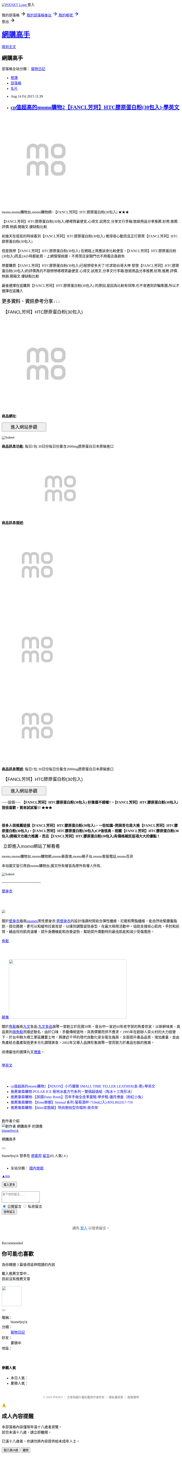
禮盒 (37, 1052)
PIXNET (58, 1397)
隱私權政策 (116, 1397)
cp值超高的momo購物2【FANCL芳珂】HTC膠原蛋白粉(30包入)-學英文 (95, 107)
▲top (6, 1176)
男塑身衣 (63, 921)
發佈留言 (9, 1212)
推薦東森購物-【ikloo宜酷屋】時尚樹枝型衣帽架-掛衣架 (54, 1108)
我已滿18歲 (11, 1450)
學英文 (7, 1065)
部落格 (16, 83)
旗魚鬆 (17, 1032)
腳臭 (5, 1017)
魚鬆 (5, 941)
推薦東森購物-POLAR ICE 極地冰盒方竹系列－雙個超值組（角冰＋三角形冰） (72, 1092)
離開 (25, 1450)
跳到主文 (9, 47)
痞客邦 (36, 1156)
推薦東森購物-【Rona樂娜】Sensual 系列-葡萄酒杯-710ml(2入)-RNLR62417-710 (72, 1102)
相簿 (14, 78)
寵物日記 (38, 69)
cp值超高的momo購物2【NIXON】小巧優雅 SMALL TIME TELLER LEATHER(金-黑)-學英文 (83, 1086)
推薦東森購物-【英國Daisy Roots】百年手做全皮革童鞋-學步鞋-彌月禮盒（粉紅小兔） (78, 1097)
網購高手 (16, 35)
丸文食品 (45, 1026)
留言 (46, 1156)
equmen (32, 921)
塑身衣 (7, 891)
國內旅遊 (36, 1168)
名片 (14, 88)
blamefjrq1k (10, 1131)
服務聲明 (133, 1397)
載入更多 (9, 1184)
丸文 (26, 1026)
